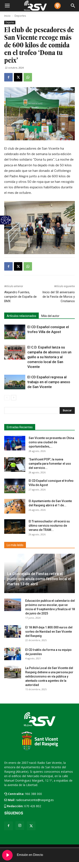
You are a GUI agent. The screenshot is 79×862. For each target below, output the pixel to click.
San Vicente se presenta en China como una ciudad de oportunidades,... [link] (51, 442)
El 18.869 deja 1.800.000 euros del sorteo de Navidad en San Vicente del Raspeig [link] (48, 632)
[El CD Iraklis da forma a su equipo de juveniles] (12, 654)
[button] (67, 410)
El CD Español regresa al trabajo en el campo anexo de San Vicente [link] (48, 382)
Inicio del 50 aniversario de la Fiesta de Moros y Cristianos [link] (58, 296)
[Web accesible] (4, 223)
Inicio (7, 16)
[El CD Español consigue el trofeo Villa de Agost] (14, 332)
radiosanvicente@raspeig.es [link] (35, 800)
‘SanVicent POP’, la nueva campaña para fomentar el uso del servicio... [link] (50, 464)
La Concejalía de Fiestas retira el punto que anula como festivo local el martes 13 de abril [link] (39, 578)
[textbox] (37, 410)
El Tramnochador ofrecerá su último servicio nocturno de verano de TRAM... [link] (49, 526)
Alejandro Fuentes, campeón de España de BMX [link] (20, 296)
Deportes (20, 16)
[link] (8, 77)
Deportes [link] (9, 22)
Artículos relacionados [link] (21, 316)
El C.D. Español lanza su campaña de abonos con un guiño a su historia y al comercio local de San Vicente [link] (49, 357)
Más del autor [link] (50, 316)
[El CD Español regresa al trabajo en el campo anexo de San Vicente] (14, 382)
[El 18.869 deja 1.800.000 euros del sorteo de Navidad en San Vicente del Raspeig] (12, 631)
